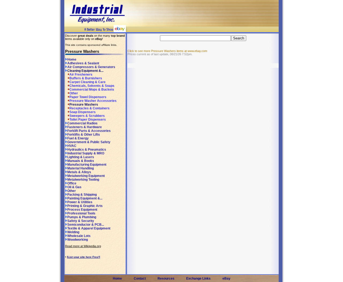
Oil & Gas (74, 187)
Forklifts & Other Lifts (83, 134)
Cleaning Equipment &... (85, 71)
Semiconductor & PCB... (85, 225)
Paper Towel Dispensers (87, 97)
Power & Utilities (79, 202)
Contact (140, 278)
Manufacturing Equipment (86, 164)
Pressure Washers (83, 104)
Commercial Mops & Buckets (91, 89)
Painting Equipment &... (84, 198)
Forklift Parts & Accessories (89, 131)
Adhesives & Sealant (83, 63)
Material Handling (80, 168)
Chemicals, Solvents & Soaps (91, 86)
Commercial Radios (82, 123)
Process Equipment (82, 210)
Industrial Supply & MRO (85, 153)
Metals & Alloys (79, 172)
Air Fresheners (80, 74)
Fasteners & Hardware (84, 127)
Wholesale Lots (79, 236)
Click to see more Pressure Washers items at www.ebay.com (167, 51)
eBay (226, 278)
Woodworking (77, 240)
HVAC (71, 146)
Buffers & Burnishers (85, 78)
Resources (166, 278)
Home (71, 59)
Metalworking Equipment (86, 176)
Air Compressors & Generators (91, 67)
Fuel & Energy (78, 138)
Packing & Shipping (82, 194)
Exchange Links (198, 278)
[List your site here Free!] (83, 256)
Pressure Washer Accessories (93, 101)
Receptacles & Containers (89, 108)
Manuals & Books (80, 161)
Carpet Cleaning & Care (87, 82)
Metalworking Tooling (83, 179)
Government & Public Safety (88, 142)
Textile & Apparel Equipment (88, 228)
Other (73, 93)
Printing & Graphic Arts (85, 206)
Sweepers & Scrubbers (87, 116)
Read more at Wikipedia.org (83, 246)
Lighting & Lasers (80, 157)
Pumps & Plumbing (81, 217)
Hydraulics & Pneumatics (86, 149)
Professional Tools (81, 213)
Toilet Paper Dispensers (87, 119)
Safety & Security (80, 221)
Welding (73, 232)
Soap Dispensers (82, 112)
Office (71, 183)
